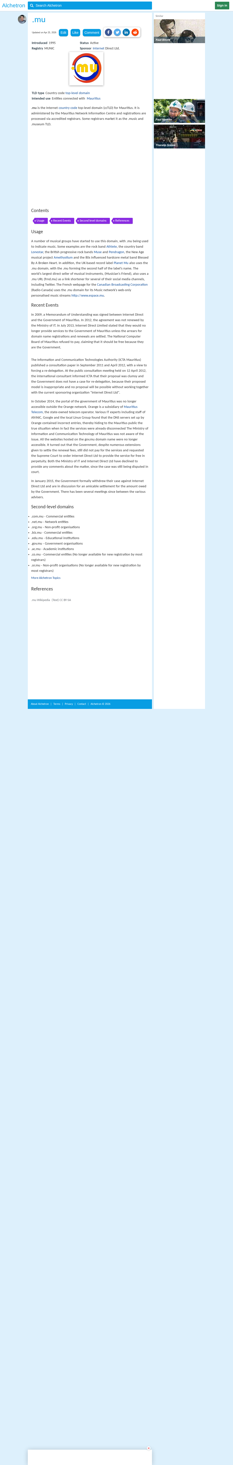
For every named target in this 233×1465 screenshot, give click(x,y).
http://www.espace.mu (87, 345)
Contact (81, 1236)
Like (75, 32)
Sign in (222, 5)
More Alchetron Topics (45, 692)
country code (68, 108)
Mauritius (93, 98)
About (40, 1236)
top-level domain (77, 93)
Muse (98, 302)
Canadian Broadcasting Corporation (122, 334)
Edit (63, 32)
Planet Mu (121, 313)
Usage (40, 270)
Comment (91, 32)
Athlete (111, 296)
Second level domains (93, 270)
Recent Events (62, 270)
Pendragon (116, 302)
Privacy (69, 1236)
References (122, 270)
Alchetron (13, 5)
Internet (98, 48)
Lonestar (37, 302)
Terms (56, 1236)
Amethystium (63, 307)
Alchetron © (100, 1236)
